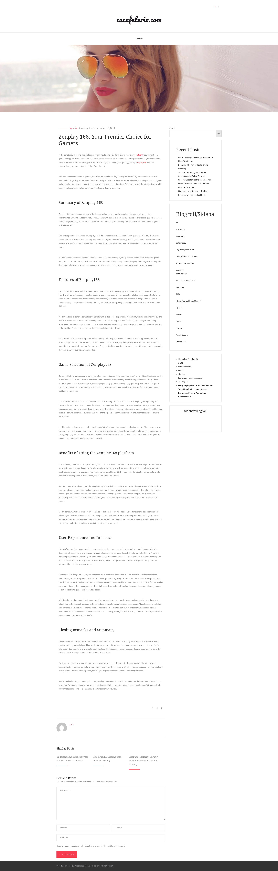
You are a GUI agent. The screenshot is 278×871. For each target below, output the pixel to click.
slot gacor (180, 229)
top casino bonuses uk (186, 280)
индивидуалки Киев (185, 249)
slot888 (181, 370)
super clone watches (185, 263)
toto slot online (184, 366)
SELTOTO (180, 287)
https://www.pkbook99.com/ (188, 301)
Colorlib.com (107, 865)
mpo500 (179, 314)
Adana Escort (182, 335)
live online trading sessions (190, 378)
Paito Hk (179, 307)
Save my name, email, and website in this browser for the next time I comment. (91, 846)
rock (75, 128)
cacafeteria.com (139, 19)
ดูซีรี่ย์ (180, 363)
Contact (139, 38)
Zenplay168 (141, 162)
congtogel (180, 236)
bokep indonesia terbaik (186, 256)
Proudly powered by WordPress (70, 865)
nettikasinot (181, 273)
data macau (181, 243)
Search (172, 128)
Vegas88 (179, 270)
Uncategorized (86, 128)
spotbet (179, 328)
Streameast (181, 341)
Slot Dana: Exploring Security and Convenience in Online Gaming (143, 761)
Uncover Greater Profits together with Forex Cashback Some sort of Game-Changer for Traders (194, 183)
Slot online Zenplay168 (188, 359)
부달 (178, 294)
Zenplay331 (183, 381)
